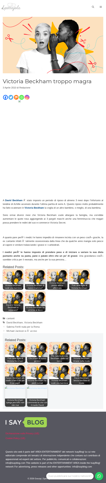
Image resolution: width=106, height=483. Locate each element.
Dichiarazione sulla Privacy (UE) (22, 433)
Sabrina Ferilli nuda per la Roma (23, 327)
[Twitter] (10, 97)
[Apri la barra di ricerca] (93, 7)
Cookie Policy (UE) (15, 438)
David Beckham (13, 200)
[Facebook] (5, 97)
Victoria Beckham (34, 208)
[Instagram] (27, 97)
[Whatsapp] (21, 97)
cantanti (10, 318)
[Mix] (16, 97)
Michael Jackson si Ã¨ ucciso (21, 331)
